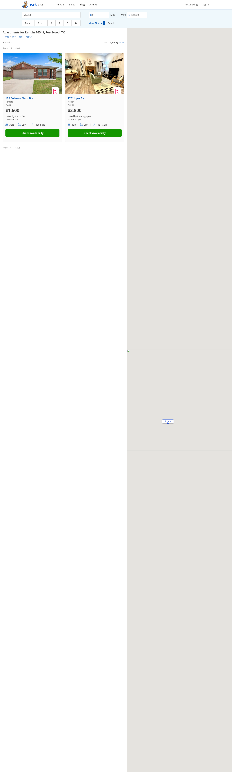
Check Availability (32, 133)
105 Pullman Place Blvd (19, 98)
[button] (168, 421)
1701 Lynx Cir (76, 98)
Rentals (60, 4)
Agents (93, 4)
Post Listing (191, 4)
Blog (82, 4)
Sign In (206, 4)
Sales (72, 4)
